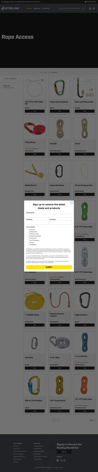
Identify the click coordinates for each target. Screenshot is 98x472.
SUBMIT (49, 267)
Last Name (52, 219)
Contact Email (30, 212)
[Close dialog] (72, 202)
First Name (29, 219)
